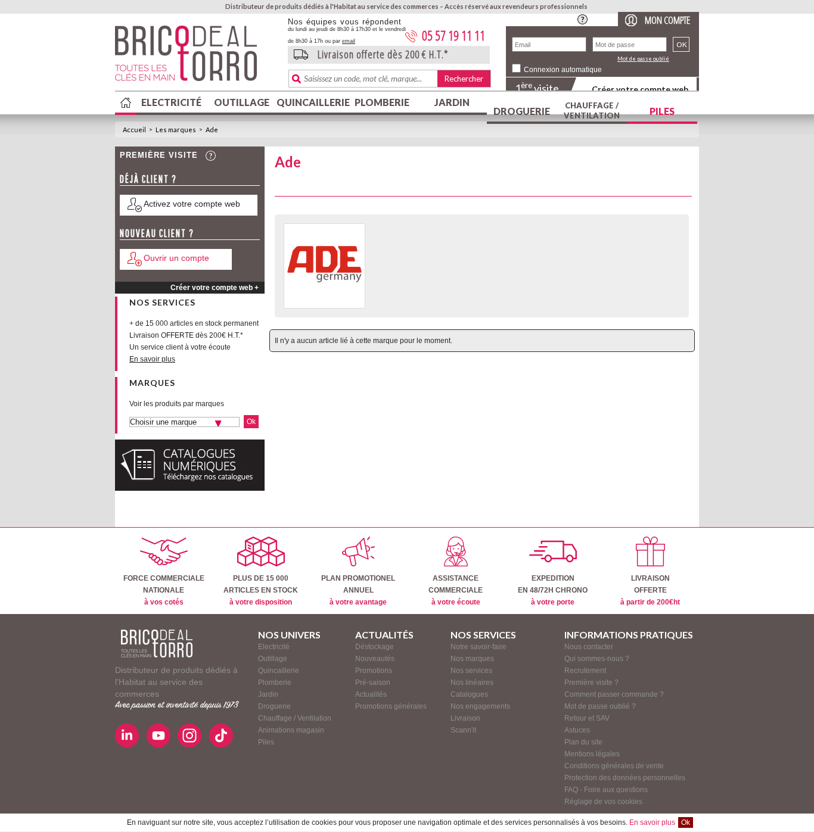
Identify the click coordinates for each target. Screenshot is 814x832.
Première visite (159, 155)
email (348, 41)
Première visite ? (591, 682)
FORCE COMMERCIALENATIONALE (163, 590)
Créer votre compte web (640, 89)
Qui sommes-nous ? (596, 659)
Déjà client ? (148, 179)
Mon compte (667, 20)
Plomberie (382, 102)
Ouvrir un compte (176, 258)
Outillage (241, 102)
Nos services (471, 670)
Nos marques (472, 659)
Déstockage (374, 647)
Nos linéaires (472, 682)
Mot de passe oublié (643, 58)
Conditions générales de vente (614, 766)
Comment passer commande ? (614, 694)
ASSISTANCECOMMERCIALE (455, 590)
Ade (212, 129)
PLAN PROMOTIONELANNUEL (358, 590)
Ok (685, 822)
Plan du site (583, 742)
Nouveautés (374, 659)
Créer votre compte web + (214, 287)
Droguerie (521, 111)
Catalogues (469, 694)
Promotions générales (391, 706)
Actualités (371, 694)
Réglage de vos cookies (603, 801)
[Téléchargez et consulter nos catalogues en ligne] (190, 488)
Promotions (373, 670)
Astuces (577, 730)
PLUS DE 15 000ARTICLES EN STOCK (260, 590)
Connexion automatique (563, 70)
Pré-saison (372, 682)
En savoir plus (652, 822)
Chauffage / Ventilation (592, 110)
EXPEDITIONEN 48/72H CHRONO (553, 590)
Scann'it (463, 730)
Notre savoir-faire (479, 647)
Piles (662, 111)
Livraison (465, 718)
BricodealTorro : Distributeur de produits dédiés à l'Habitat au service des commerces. (197, 57)
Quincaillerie (311, 102)
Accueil (134, 129)
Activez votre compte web (192, 203)
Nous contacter (588, 647)
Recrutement (585, 670)
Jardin (452, 102)
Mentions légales (592, 754)
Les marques (176, 129)
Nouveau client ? (157, 233)
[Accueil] (156, 643)
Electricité (171, 102)
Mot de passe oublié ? (600, 706)
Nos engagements (480, 706)
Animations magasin (291, 730)
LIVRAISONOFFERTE (650, 590)
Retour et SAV (587, 718)
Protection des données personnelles (624, 778)
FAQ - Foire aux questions (606, 790)
